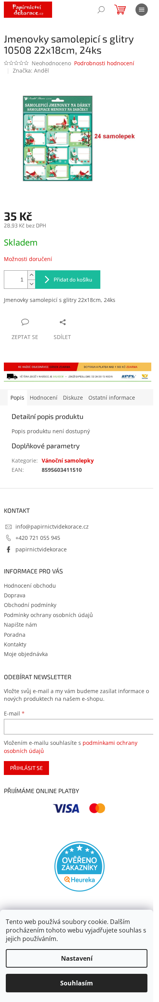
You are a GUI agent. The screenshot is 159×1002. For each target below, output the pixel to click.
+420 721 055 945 (37, 537)
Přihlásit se (26, 768)
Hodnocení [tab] (44, 397)
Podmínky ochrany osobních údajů (48, 615)
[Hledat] (101, 9)
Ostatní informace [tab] (111, 397)
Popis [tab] (17, 397)
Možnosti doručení (28, 259)
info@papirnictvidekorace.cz (52, 526)
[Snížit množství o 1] (31, 284)
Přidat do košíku (73, 279)
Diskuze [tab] (73, 397)
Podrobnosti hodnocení (104, 63)
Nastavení (77, 958)
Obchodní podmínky (30, 605)
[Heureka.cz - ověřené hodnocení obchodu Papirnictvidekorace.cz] (79, 866)
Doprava (14, 595)
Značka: (31, 70)
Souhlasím (76, 983)
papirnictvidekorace (41, 549)
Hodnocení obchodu (30, 585)
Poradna (14, 634)
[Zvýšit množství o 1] (31, 275)
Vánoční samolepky (68, 460)
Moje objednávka (26, 654)
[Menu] (141, 9)
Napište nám (20, 624)
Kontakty (15, 644)
